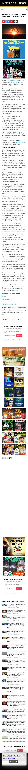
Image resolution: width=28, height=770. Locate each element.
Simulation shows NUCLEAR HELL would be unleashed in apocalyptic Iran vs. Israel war (15, 647)
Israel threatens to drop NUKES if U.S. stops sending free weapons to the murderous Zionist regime (16, 674)
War (12, 312)
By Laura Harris (15, 734)
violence (8, 312)
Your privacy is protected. (8, 339)
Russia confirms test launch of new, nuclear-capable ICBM (15, 632)
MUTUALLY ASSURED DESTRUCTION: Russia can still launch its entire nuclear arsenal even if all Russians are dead (15, 689)
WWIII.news (15, 290)
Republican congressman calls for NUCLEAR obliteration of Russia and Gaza (15, 697)
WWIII (3, 314)
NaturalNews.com (7, 299)
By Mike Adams (15, 657)
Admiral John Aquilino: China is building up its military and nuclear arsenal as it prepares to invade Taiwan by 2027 (16, 731)
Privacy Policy (11, 758)
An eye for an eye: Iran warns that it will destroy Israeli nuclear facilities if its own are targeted (16, 617)
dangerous (18, 307)
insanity (23, 307)
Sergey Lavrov (13, 311)
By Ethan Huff (15, 613)
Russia (6, 311)
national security (14, 309)
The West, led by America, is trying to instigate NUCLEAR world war (16, 611)
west (15, 312)
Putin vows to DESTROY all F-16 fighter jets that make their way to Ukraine (16, 710)
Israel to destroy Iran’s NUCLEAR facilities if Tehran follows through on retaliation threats (16, 661)
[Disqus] (14, 479)
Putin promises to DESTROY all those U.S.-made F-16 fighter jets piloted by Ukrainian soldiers (16, 724)
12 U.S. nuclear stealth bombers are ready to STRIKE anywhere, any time (16, 605)
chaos (12, 307)
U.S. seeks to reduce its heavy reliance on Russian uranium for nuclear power (16, 737)
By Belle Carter (15, 664)
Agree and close (13, 761)
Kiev (3, 309)
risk (3, 311)
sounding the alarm (13, 80)
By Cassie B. (15, 628)
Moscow (7, 309)
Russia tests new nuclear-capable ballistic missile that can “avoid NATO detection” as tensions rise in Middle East (16, 625)
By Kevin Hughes (16, 634)
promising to (19, 142)
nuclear (22, 309)
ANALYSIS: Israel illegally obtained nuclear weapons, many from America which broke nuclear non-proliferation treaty (16, 639)
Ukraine (19, 311)
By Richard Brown (16, 607)
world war (19, 312)
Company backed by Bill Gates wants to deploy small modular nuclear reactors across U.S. (16, 717)
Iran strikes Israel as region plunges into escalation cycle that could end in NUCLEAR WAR (16, 654)
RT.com (4, 296)
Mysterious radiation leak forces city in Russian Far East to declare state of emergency (16, 681)
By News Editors (16, 670)
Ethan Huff (12, 18)
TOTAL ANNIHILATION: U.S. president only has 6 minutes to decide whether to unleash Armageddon (16, 704)
